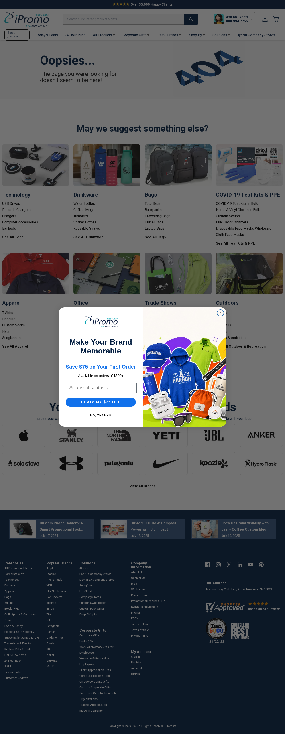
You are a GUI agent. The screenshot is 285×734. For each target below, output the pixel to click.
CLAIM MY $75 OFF (101, 402)
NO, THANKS (100, 415)
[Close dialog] (220, 313)
